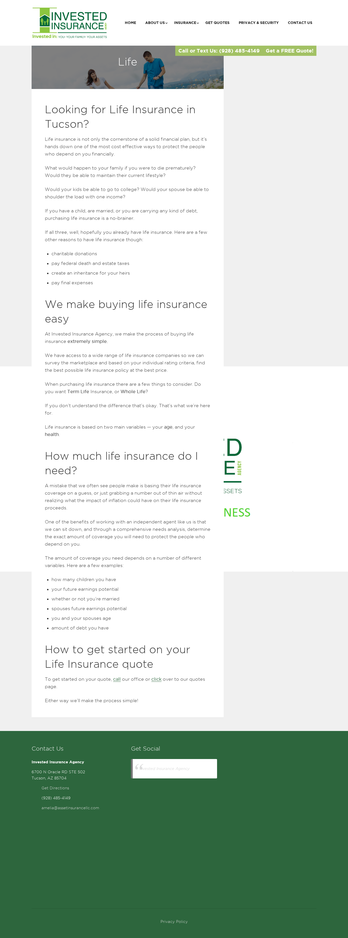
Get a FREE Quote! (289, 51)
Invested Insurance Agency (164, 768)
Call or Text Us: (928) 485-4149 (219, 51)
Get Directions (55, 788)
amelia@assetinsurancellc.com (70, 808)
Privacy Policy (174, 922)
